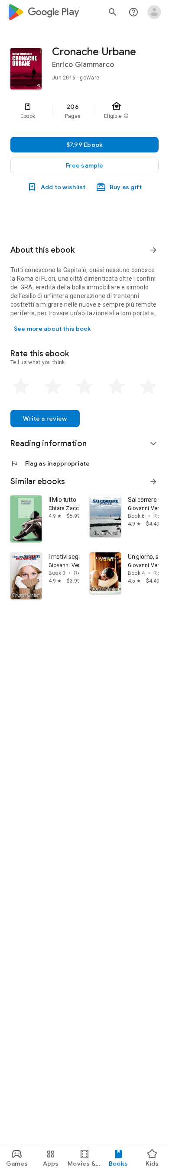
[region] (84, 110)
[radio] (20, 386)
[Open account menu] (154, 12)
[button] (84, 165)
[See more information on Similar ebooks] (153, 481)
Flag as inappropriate (50, 463)
